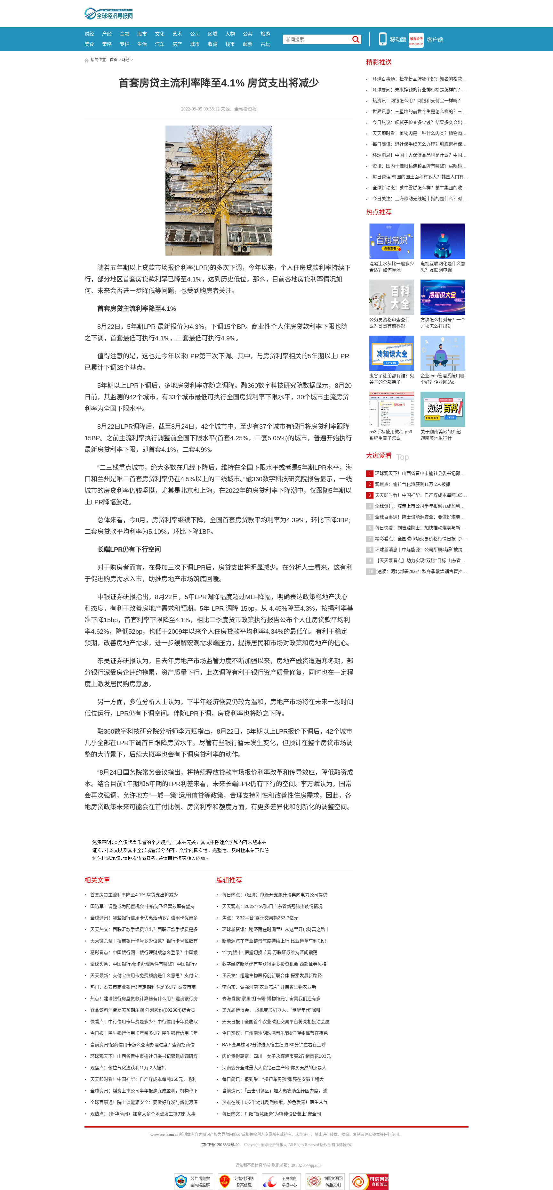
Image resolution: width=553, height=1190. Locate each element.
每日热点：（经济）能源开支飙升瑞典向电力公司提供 (274, 894)
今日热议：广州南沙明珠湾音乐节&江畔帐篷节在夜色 (275, 1033)
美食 (89, 44)
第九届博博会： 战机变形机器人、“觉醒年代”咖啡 (271, 1010)
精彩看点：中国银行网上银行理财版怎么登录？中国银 (144, 952)
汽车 (159, 44)
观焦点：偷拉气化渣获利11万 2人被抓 (128, 1067)
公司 (195, 34)
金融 (124, 34)
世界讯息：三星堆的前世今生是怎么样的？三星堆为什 (426, 111)
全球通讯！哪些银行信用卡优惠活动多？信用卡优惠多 (144, 917)
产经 (107, 34)
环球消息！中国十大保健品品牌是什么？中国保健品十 (426, 155)
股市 (142, 34)
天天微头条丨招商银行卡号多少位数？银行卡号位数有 (144, 940)
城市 (195, 44)
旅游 (265, 34)
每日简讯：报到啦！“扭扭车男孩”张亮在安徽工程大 (273, 1079)
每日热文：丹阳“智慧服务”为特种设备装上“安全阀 (271, 1113)
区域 (212, 34)
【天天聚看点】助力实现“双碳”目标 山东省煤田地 (421, 560)
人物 (230, 34)
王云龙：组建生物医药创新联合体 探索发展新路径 (272, 975)
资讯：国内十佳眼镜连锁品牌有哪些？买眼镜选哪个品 (426, 166)
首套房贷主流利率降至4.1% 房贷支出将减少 (134, 894)
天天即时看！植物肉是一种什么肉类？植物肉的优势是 (426, 133)
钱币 (230, 44)
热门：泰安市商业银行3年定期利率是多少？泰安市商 (143, 987)
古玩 (265, 44)
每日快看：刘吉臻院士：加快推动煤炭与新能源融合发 (426, 528)
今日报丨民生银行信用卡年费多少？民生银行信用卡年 (144, 1033)
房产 (177, 44)
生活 (142, 44)
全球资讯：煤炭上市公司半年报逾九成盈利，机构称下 (144, 1090)
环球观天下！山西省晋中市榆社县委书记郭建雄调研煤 (144, 1056)
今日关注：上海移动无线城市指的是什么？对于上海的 (426, 198)
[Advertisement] (300, 13)
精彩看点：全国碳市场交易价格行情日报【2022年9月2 (426, 538)
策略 (107, 44)
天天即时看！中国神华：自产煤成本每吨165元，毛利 (143, 1079)
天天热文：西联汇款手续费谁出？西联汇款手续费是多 (144, 929)
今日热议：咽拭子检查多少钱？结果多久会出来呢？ (424, 122)
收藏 (212, 44)
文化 (159, 34)
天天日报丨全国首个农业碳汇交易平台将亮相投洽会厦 (276, 1021)
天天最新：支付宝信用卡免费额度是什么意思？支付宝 (144, 975)
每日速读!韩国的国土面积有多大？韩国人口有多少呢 (425, 177)
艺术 (177, 34)
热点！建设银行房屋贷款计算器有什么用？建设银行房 (144, 998)
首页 (113, 60)
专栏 (124, 44)
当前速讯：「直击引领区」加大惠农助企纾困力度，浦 (274, 1090)
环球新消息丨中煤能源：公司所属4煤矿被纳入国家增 (424, 549)
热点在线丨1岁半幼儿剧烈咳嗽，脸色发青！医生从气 (275, 1102)
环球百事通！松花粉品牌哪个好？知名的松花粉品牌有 (426, 79)
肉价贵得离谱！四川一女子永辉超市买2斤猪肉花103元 (276, 1056)
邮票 (247, 44)
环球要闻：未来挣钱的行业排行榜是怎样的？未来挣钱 (426, 89)
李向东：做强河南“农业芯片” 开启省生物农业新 (269, 987)
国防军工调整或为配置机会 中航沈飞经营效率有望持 (142, 906)
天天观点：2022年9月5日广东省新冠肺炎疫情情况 (272, 906)
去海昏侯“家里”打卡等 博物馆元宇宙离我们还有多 (271, 998)
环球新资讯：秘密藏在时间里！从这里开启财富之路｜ (276, 929)
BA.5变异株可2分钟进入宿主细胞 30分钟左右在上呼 (274, 1044)
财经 (89, 34)
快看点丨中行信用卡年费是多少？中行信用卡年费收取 (144, 1021)
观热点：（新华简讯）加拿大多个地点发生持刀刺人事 (143, 1113)
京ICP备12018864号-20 (220, 1145)
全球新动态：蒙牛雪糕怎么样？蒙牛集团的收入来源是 (426, 187)
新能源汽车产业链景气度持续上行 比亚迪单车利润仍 (274, 940)
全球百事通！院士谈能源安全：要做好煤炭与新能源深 (144, 1102)
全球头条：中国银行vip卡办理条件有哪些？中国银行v (143, 963)
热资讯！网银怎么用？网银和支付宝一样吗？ (417, 100)
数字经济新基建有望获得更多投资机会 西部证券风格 (274, 963)
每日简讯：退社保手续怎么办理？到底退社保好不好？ (426, 144)
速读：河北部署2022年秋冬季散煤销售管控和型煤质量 (427, 571)
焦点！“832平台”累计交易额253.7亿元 (260, 917)
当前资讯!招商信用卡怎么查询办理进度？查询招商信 (142, 1044)
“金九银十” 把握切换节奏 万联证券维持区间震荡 (269, 952)
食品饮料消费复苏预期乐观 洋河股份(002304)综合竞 (142, 1010)
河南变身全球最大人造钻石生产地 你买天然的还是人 (274, 1067)
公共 (247, 34)
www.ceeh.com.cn (164, 1134)
